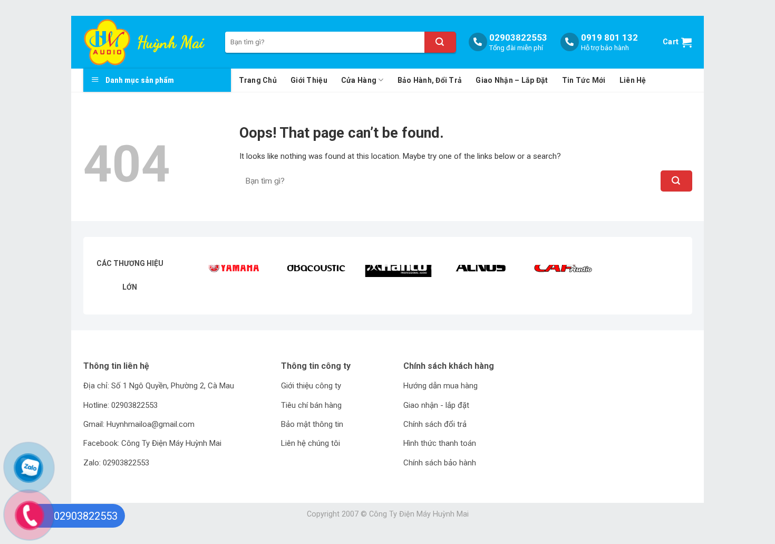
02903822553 (518, 37)
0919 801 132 (609, 37)
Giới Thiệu (308, 80)
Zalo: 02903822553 (116, 462)
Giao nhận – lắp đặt (512, 80)
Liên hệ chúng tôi (310, 443)
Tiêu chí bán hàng (311, 405)
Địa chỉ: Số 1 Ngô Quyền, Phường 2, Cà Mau (158, 385)
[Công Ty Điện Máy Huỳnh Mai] (108, 42)
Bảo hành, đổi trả (430, 80)
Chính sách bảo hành (439, 462)
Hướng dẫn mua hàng (440, 385)
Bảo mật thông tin (312, 424)
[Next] (663, 281)
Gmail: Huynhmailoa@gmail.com (139, 424)
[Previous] (215, 281)
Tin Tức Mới (584, 80)
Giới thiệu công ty (311, 385)
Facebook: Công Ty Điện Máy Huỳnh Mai (152, 443)
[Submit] (440, 42)
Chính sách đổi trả (435, 424)
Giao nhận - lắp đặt (436, 405)
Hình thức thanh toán (439, 443)
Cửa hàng (358, 80)
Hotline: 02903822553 (120, 405)
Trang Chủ (258, 80)
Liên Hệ (632, 80)
